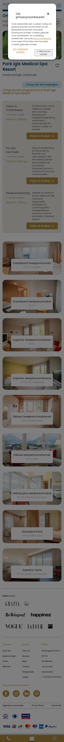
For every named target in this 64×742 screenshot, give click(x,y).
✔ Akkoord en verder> (44, 53)
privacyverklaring (42, 38)
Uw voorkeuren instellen (20, 50)
